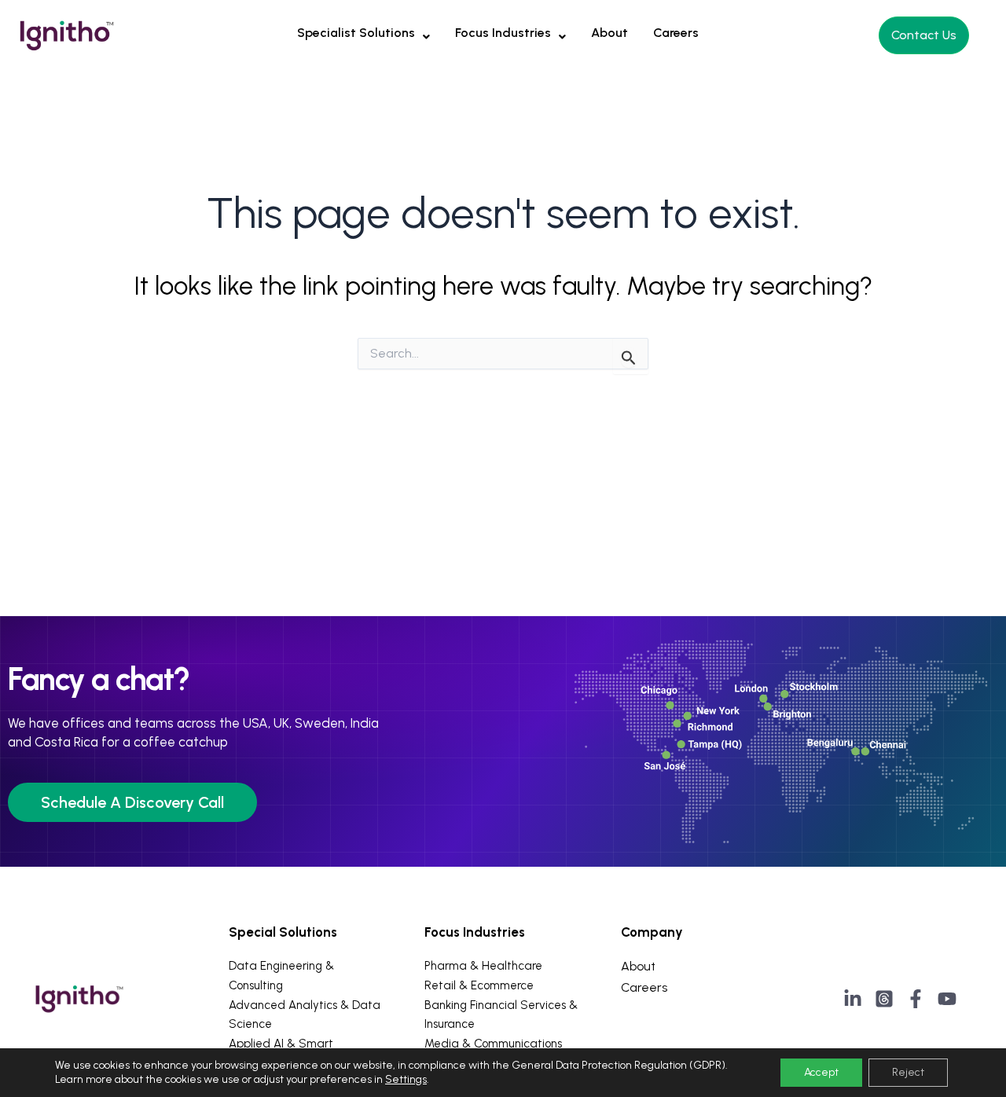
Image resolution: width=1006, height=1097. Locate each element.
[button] (363, 33)
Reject (908, 1072)
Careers (676, 32)
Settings (406, 1079)
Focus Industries (503, 32)
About (609, 32)
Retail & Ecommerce (479, 985)
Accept (821, 1072)
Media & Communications (493, 1043)
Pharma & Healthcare (483, 966)
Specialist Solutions (356, 32)
